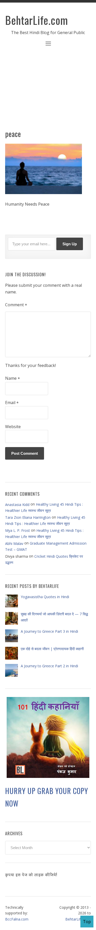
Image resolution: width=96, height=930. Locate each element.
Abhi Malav (14, 543)
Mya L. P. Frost (17, 530)
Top (87, 921)
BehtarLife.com (36, 20)
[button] (48, 44)
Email (12, 403)
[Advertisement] (48, 91)
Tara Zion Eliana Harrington (28, 517)
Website (13, 426)
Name (12, 378)
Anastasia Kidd (17, 504)
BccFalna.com (16, 919)
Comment (16, 305)
